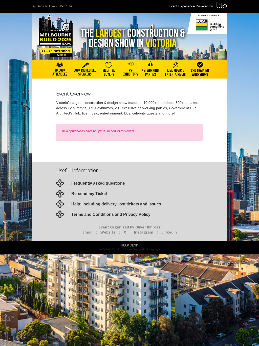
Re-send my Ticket (89, 193)
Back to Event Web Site (54, 6)
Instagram (143, 232)
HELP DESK (129, 245)
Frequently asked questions (98, 183)
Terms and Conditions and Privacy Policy (110, 214)
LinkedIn (169, 232)
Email (87, 232)
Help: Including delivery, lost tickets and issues (116, 204)
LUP (222, 6)
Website (108, 232)
